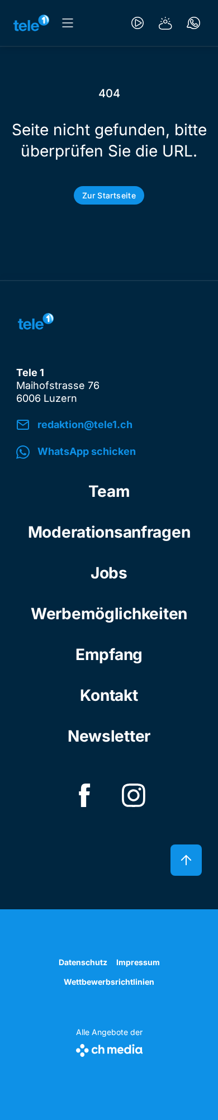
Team (109, 491)
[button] (109, 452)
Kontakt (109, 695)
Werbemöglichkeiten (109, 613)
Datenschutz (83, 962)
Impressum (138, 962)
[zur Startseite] (31, 23)
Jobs (109, 572)
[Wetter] (165, 23)
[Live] (137, 23)
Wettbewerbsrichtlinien (109, 981)
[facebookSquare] (84, 795)
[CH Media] (109, 1048)
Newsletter (109, 736)
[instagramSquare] (133, 795)
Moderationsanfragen (109, 532)
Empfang (109, 654)
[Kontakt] (193, 23)
